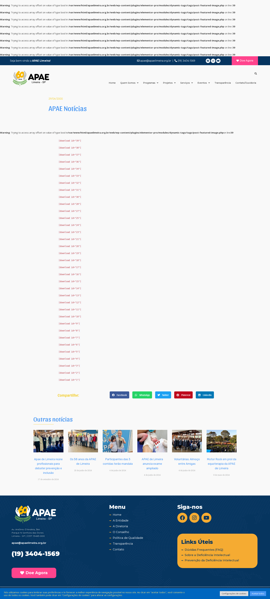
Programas (149, 82)
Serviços (185, 82)
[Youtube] (218, 61)
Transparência (223, 82)
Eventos (202, 82)
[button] (119, 394)
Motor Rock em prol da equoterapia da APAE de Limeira (221, 464)
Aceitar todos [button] (258, 593)
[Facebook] (208, 61)
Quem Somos (127, 82)
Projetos (168, 82)
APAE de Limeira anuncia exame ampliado (152, 464)
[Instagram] (213, 61)
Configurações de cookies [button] (234, 593)
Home (112, 82)
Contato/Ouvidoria (245, 82)
